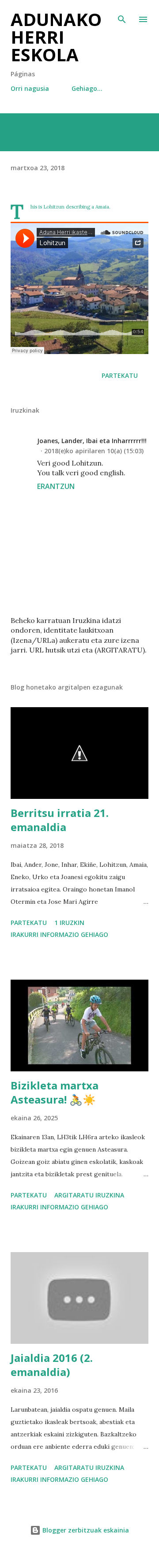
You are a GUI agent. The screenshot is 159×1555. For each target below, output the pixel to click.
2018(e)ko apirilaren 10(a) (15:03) (94, 451)
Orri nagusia (30, 88)
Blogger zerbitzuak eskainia (85, 1530)
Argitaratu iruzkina (89, 1195)
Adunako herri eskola (56, 37)
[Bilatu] (122, 16)
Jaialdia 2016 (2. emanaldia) (52, 1364)
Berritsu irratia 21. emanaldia (60, 819)
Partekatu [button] (120, 375)
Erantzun (56, 486)
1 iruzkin (69, 922)
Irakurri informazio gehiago (59, 934)
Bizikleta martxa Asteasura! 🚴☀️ (54, 1092)
